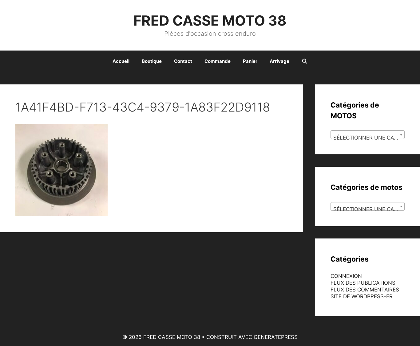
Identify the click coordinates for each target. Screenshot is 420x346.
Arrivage (279, 61)
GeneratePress (276, 337)
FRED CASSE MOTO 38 (210, 20)
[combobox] (368, 134)
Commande (217, 61)
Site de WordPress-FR (362, 296)
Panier (250, 61)
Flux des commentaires (365, 290)
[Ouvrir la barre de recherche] (304, 61)
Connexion (346, 276)
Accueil (121, 61)
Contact (183, 61)
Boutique (152, 61)
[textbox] (368, 138)
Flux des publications (363, 283)
